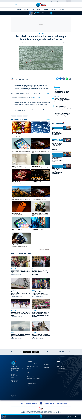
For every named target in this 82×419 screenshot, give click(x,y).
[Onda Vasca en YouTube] (60, 352)
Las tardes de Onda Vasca (32, 366)
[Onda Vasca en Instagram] (63, 352)
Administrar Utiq (44, 397)
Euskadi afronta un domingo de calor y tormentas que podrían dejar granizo (62, 92)
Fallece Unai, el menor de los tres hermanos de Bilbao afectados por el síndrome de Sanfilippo (63, 115)
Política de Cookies (48, 395)
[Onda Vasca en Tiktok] (69, 352)
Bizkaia (32, 9)
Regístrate (68, 1)
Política (33, 268)
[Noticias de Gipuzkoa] (31, 403)
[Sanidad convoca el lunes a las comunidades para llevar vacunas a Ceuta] (20, 261)
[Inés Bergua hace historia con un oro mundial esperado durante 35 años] (20, 304)
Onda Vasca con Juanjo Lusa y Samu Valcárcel (33, 375)
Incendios (18, 1)
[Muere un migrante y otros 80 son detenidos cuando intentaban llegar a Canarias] (41, 326)
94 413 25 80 (15, 370)
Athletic (39, 9)
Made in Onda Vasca (38, 13)
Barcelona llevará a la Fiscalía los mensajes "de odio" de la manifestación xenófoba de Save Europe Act (41, 272)
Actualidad (26, 9)
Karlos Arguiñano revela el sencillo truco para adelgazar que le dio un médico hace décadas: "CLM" (62, 100)
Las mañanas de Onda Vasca (33, 363)
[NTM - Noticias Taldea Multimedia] (41, 403)
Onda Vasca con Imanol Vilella (33, 381)
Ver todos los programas (32, 385)
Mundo (33, 290)
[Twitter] (57, 78)
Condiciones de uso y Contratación (60, 395)
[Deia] (21, 403)
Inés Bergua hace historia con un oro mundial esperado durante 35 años (20, 314)
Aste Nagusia (14, 1)
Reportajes (46, 364)
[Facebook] (63, 78)
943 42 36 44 (15, 375)
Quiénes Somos (24, 395)
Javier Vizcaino (60, 366)
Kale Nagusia (29, 368)
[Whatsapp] (67, 78)
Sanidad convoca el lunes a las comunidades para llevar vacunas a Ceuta (20, 271)
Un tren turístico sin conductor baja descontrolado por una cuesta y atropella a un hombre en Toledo (40, 314)
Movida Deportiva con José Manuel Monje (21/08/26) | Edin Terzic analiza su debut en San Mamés (57, 132)
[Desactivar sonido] (71, 417)
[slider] (75, 416)
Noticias (46, 362)
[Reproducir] (51, 13)
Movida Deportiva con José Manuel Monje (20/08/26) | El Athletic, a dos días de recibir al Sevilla (57, 171)
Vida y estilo (57, 96)
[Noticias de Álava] (50, 403)
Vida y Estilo (53, 9)
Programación (62, 9)
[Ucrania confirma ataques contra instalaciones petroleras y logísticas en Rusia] (20, 326)
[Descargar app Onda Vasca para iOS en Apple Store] (35, 351)
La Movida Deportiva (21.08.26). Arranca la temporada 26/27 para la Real (57, 159)
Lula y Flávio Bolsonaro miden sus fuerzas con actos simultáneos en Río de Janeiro (40, 293)
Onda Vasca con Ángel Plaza (33, 383)
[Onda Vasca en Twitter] (53, 352)
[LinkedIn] (60, 78)
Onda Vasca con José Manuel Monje (33, 371)
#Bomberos (47, 93)
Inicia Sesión (63, 1)
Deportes (46, 9)
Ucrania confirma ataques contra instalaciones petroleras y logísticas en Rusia (20, 335)
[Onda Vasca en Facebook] (56, 352)
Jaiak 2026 (23, 1)
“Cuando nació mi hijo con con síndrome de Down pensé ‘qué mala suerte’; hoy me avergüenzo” (63, 108)
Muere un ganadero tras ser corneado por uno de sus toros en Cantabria (20, 293)
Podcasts (19, 9)
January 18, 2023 (36, 97)
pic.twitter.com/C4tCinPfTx (22, 95)
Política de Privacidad (39, 395)
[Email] (70, 78)
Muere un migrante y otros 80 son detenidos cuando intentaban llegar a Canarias (41, 335)
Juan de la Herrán (61, 363)
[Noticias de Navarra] (62, 403)
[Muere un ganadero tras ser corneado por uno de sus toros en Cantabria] (20, 283)
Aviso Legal (31, 395)
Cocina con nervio (61, 368)
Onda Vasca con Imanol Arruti (33, 378)
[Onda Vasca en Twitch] (66, 352)
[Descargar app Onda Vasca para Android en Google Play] (27, 351)
